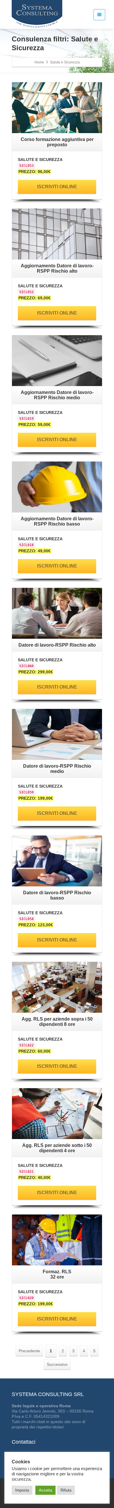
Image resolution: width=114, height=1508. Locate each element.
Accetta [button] (45, 1490)
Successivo (57, 1364)
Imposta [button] (22, 1490)
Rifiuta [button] (66, 1490)
